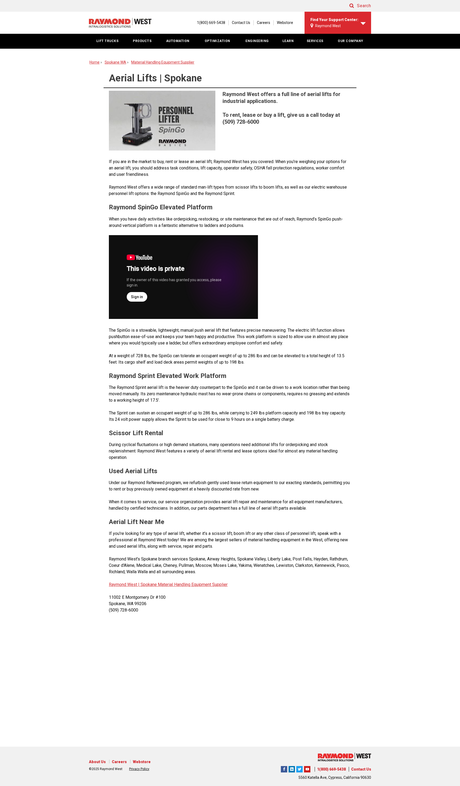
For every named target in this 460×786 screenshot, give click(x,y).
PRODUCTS (142, 41)
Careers (263, 22)
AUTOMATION (178, 41)
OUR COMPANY (350, 41)
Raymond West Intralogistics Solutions (284, 768)
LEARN (288, 41)
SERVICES (315, 41)
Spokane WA (115, 62)
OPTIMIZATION (217, 41)
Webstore (285, 22)
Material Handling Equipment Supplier (162, 62)
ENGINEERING (257, 41)
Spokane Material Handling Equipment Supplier (183, 584)
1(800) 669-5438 (331, 769)
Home (94, 62)
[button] (355, 6)
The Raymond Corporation (307, 768)
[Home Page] (120, 22)
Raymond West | (124, 584)
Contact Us (241, 22)
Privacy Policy (139, 769)
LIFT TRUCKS (107, 41)
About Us (97, 762)
